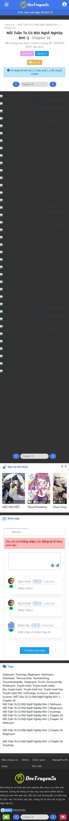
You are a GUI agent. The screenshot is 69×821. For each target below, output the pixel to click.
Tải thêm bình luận (34, 650)
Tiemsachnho (24, 678)
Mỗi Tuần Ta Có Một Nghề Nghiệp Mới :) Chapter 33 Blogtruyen (33, 732)
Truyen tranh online (44, 685)
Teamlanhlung (41, 678)
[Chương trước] (16, 84)
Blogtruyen (34, 674)
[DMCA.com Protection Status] (13, 809)
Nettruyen (8, 674)
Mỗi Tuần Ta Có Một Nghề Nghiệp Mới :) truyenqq (31, 711)
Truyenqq (20, 674)
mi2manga (29, 693)
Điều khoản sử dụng (10, 762)
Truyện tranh (24, 685)
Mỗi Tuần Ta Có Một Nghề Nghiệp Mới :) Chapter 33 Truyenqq (33, 743)
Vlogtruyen (30, 681)
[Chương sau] (53, 84)
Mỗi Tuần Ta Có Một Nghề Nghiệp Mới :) (36, 696)
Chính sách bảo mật (38, 762)
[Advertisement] (34, 413)
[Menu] (6, 4)
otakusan (54, 693)
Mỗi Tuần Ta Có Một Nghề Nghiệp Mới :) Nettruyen (32, 704)
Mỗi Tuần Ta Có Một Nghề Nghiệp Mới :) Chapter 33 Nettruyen (33, 721)
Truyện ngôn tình (12, 693)
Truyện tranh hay (53, 689)
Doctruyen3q (54, 681)
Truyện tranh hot (32, 689)
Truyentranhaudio (13, 681)
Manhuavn (47, 674)
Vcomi (41, 681)
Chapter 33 (9, 700)
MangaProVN (59, 759)
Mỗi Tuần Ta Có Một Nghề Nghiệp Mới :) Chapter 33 (33, 715)
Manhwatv (9, 678)
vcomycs (42, 693)
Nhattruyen (9, 685)
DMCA (25, 759)
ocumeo (7, 696)
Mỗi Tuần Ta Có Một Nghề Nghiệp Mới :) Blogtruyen (32, 707)
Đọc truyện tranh (12, 689)
